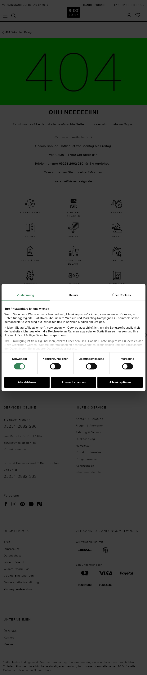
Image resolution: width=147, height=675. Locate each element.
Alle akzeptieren (120, 382)
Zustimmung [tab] (25, 295)
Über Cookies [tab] (121, 295)
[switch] (55, 366)
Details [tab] (73, 295)
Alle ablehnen (27, 382)
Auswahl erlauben (73, 382)
